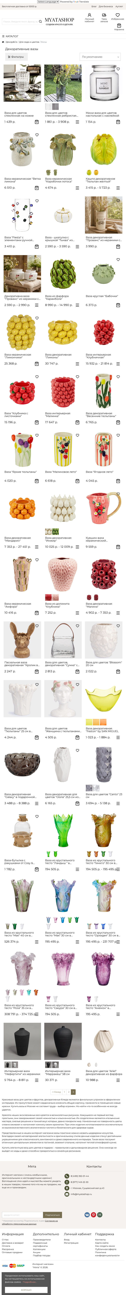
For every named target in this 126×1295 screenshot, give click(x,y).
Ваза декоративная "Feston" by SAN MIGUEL (102, 730)
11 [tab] (32, 784)
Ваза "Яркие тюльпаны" (20, 471)
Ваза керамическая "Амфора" (17, 605)
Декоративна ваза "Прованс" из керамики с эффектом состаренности (22, 298)
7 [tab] (27, 718)
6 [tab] (109, 103)
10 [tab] (30, 784)
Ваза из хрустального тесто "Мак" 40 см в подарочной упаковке (19, 934)
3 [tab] (24, 103)
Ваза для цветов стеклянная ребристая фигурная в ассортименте (63, 114)
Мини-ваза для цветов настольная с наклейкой (102, 114)
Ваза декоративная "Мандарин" (17, 539)
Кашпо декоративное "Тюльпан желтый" (100, 180)
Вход (66, 1239)
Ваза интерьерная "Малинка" (57, 415)
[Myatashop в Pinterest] (93, 1214)
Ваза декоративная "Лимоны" (58, 356)
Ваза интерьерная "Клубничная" (98, 356)
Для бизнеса (106, 6)
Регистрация (71, 1243)
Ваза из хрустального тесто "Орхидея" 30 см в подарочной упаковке (102, 934)
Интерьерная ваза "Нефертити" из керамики (22, 1072)
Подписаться (52, 1215)
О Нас (5, 1239)
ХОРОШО (26, 1290)
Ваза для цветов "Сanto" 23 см (104, 796)
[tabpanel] (22, 83)
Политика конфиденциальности (107, 1254)
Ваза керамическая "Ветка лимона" (22, 180)
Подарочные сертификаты (40, 1244)
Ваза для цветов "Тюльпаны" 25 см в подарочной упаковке (19, 730)
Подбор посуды (41, 1255)
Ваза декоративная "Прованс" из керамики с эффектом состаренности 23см (103, 239)
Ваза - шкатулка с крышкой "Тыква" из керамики (59, 239)
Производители (42, 1239)
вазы (57, 1133)
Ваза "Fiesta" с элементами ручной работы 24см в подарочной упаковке (19, 239)
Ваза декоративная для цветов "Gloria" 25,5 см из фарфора (62, 796)
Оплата (6, 1246)
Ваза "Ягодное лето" (99, 471)
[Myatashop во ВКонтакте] (87, 1214)
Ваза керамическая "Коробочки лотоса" (58, 180)
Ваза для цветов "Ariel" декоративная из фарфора (104, 1072)
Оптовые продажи (12, 1252)
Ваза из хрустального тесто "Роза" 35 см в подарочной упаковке (19, 1007)
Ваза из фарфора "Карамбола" (57, 297)
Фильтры (17, 56)
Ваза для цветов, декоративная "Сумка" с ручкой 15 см (61, 664)
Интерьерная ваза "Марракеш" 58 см (57, 1072)
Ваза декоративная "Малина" (99, 605)
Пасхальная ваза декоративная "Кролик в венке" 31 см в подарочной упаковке (22, 664)
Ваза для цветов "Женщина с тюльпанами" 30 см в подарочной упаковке (63, 730)
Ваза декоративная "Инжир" (58, 539)
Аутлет (119, 6)
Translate (84, 1)
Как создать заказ (105, 1246)
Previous (8, 83)
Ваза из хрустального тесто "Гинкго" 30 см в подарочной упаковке (101, 862)
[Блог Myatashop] (99, 1214)
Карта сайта (101, 1243)
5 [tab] (107, 103)
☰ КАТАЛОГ (10, 36)
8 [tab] (29, 718)
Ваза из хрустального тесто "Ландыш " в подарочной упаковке (60, 862)
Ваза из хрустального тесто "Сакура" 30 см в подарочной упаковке (60, 1007)
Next (37, 83)
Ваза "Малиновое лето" (61, 471)
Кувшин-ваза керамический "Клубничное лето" (99, 539)
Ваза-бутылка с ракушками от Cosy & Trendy (18, 862)
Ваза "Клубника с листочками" (16, 415)
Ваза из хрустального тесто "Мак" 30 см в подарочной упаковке (60, 934)
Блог (94, 6)
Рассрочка (8, 1249)
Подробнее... (30, 1282)
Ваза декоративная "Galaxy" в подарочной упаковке (19, 796)
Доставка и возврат (13, 1243)
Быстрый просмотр (24, 98)
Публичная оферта (105, 1249)
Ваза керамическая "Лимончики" (17, 356)
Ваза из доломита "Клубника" (57, 605)
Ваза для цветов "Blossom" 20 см (104, 664)
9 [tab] (30, 718)
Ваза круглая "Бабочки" (102, 296)
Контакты (100, 1239)
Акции (36, 1252)
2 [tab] (22, 103)
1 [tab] (20, 103)
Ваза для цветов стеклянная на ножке (19, 114)
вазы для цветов (23, 1099)
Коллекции (39, 1249)
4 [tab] (26, 103)
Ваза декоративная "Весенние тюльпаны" (101, 415)
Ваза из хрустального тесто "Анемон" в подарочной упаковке (101, 1007)
